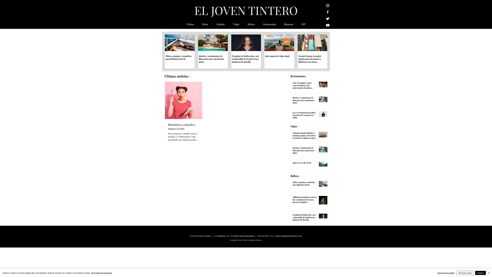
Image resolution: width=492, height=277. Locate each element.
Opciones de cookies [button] (446, 273)
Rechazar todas (465, 273)
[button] (303, 24)
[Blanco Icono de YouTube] (328, 25)
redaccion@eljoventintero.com (288, 236)
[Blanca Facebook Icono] (328, 12)
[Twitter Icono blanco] (328, 19)
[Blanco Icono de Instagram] (328, 5)
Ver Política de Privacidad (101, 273)
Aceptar (480, 273)
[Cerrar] (488, 273)
